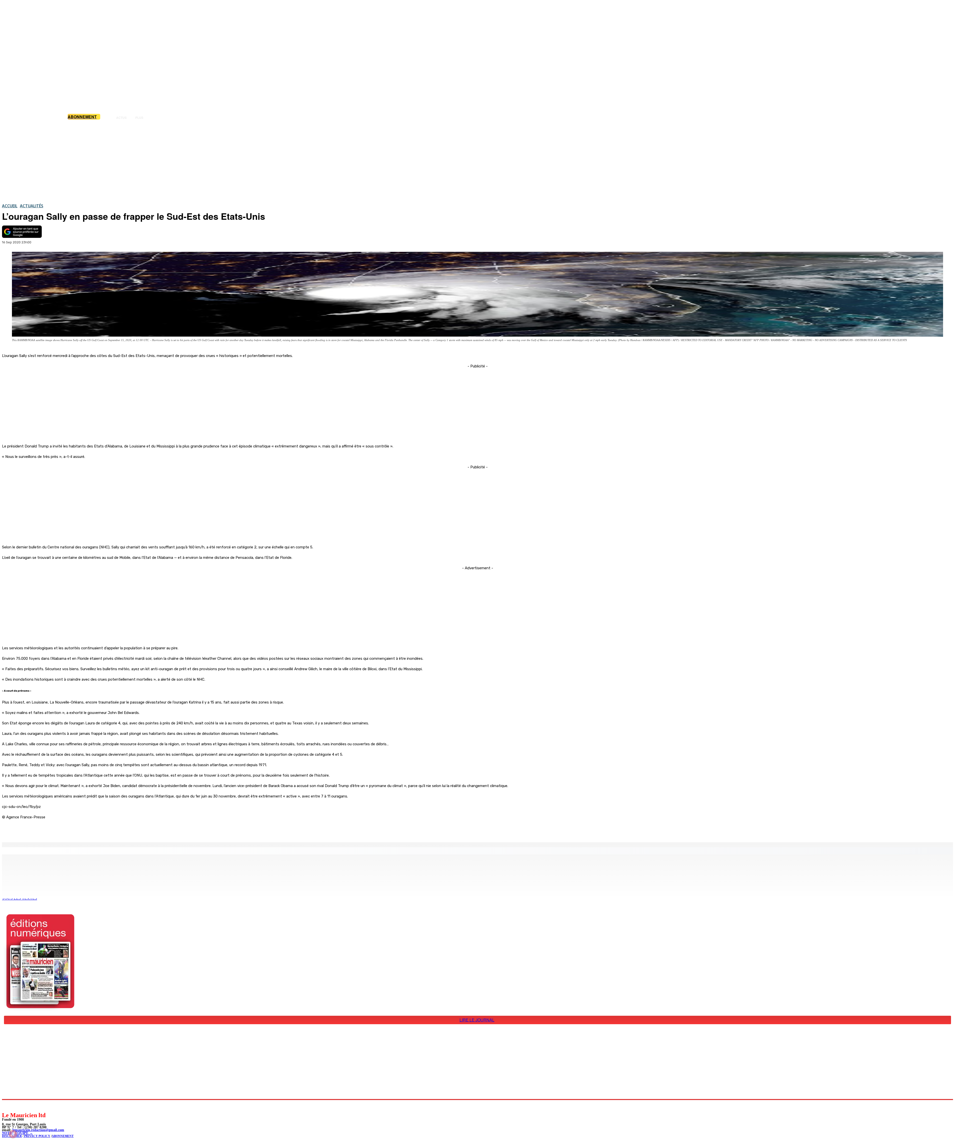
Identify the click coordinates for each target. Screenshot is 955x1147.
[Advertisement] (477, 161)
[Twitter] (69, 830)
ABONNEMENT (63, 1136)
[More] (105, 829)
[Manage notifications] (13, 1134)
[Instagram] (17, 1105)
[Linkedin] (28, 1105)
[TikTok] (40, 1105)
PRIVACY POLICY (36, 1136)
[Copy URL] (87, 830)
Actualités (31, 206)
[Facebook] (52, 830)
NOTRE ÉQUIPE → (17, 1133)
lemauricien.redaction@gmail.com (38, 1130)
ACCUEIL (9, 206)
